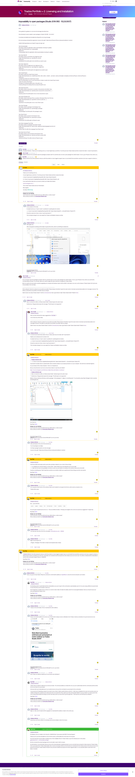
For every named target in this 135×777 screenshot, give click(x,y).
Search (113, 1)
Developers (45, 1)
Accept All (103, 774)
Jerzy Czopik (25, 153)
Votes (58, 164)
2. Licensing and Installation (58, 11)
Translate (96, 143)
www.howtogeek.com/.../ (28, 183)
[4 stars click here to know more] (98, 610)
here (77, 292)
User (116, 1)
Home (25, 14)
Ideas (40, 1)
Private (58, 1)
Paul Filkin (24, 156)
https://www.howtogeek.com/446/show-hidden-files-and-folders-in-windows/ (47, 370)
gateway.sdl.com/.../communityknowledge (39, 740)
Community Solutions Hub (40, 196)
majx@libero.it (64, 574)
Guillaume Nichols (25, 25)
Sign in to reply (23, 143)
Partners (52, 1)
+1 (98, 275)
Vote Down (25, 201)
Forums (30, 14)
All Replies (21, 162)
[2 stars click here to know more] (98, 218)
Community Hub (65, 1)
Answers (26, 162)
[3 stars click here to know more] (98, 328)
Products (34, 1)
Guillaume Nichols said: (36, 359)
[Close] (132, 772)
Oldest (54, 164)
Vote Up (23, 201)
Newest (63, 164)
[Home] (24, 1)
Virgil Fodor (32, 729)
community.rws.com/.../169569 (57, 531)
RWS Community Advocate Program (43, 14)
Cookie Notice (12, 774)
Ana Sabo (24, 149)
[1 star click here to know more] (98, 140)
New (114, 12)
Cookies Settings (103, 770)
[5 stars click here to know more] (98, 534)
